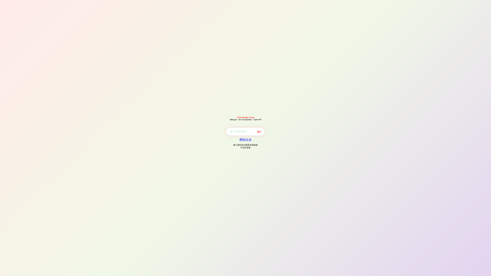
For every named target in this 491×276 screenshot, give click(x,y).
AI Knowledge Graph (245, 117)
